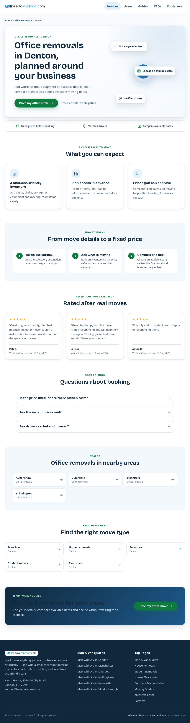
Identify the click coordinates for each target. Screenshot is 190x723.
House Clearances (146, 677)
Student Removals (146, 671)
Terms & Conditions (155, 715)
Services (112, 6)
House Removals (145, 665)
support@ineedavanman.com (23, 689)
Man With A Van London (92, 660)
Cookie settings (176, 715)
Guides (143, 6)
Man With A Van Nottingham (95, 677)
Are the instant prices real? (95, 412)
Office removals (22, 20)
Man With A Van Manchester (95, 665)
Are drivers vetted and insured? (95, 426)
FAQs (157, 6)
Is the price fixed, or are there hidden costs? (95, 397)
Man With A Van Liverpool (93, 671)
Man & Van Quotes (146, 660)
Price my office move (34, 103)
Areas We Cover (144, 695)
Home (8, 20)
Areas (128, 6)
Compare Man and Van (149, 683)
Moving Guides (144, 689)
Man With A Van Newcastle (94, 683)
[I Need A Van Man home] (25, 6)
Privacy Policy (135, 715)
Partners (140, 701)
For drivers (175, 6)
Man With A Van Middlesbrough (97, 689)
